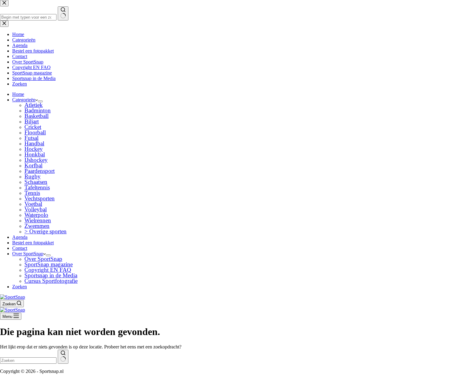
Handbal (34, 143)
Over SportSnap (27, 253)
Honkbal (34, 154)
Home (18, 94)
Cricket (32, 127)
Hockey (33, 149)
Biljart (31, 121)
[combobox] (28, 360)
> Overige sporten (45, 231)
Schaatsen (35, 182)
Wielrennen (37, 220)
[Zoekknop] (63, 357)
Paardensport (39, 171)
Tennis (32, 193)
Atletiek (33, 105)
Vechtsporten (39, 198)
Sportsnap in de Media (50, 275)
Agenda (19, 237)
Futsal (31, 138)
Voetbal (33, 204)
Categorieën (23, 99)
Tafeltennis (37, 187)
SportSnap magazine (48, 264)
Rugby (32, 176)
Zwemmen (36, 226)
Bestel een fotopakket (33, 242)
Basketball (36, 116)
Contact (19, 248)
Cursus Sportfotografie (51, 281)
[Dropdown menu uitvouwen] (40, 101)
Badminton (37, 110)
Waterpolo (36, 215)
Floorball (35, 132)
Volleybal (35, 209)
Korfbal (33, 165)
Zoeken (19, 286)
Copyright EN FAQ (47, 270)
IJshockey (36, 160)
